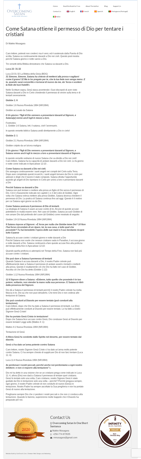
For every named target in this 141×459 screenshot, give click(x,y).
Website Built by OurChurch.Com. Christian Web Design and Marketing (28, 453)
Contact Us (57, 11)
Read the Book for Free (71, 6)
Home (55, 6)
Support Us (117, 6)
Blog (106, 6)
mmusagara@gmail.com (65, 437)
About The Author (92, 6)
